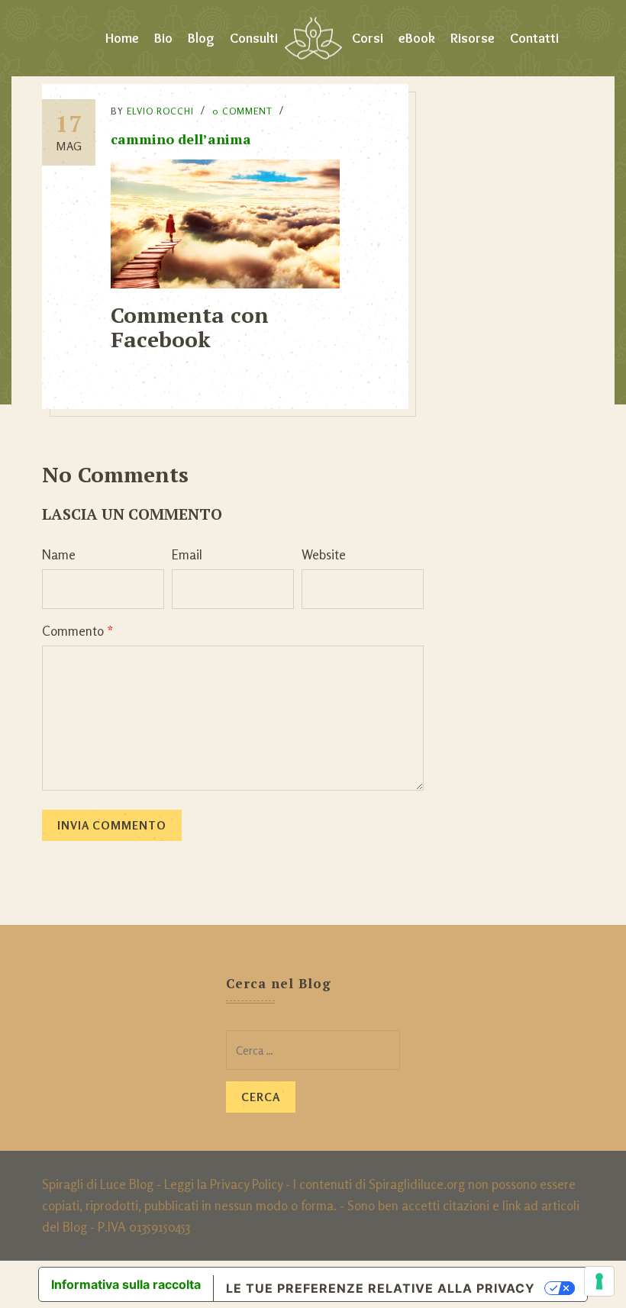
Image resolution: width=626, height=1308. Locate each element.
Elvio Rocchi (160, 111)
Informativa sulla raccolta (126, 1284)
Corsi (367, 38)
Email (187, 554)
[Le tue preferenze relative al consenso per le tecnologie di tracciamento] (599, 1281)
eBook (417, 38)
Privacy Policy (246, 1184)
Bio (163, 38)
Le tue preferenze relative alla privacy (380, 1288)
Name (59, 554)
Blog (201, 38)
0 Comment (242, 111)
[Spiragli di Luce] (313, 38)
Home (122, 38)
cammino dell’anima (181, 139)
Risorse (472, 38)
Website (324, 554)
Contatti (534, 38)
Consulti (254, 38)
